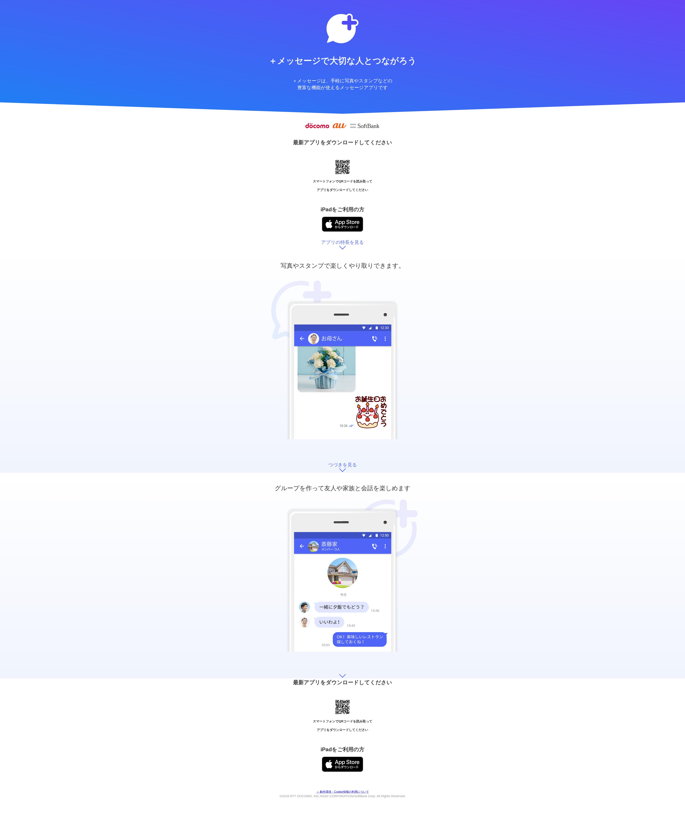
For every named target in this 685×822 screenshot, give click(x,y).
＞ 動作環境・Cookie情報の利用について (342, 791)
